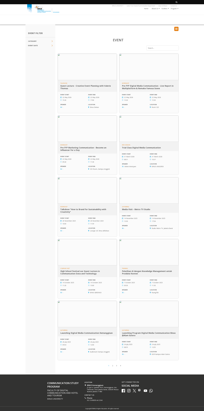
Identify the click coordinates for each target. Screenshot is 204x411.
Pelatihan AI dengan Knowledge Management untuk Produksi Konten (148, 268)
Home (146, 9)
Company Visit (65, 268)
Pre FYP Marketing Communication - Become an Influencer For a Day (87, 145)
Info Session (126, 145)
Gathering (125, 207)
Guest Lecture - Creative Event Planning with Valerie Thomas (87, 83)
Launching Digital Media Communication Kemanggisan (87, 330)
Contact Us (174, 6)
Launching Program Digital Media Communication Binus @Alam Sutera (148, 330)
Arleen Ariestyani (130, 166)
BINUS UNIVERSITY (117, 6)
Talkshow (63, 83)
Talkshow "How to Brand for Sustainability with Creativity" (87, 207)
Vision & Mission (162, 6)
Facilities (164, 9)
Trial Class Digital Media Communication (148, 145)
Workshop (125, 83)
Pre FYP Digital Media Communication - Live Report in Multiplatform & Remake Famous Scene (148, 83)
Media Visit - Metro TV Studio (148, 207)
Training (125, 268)
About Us (155, 9)
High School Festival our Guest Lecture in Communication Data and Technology (87, 268)
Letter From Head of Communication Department (141, 6)
